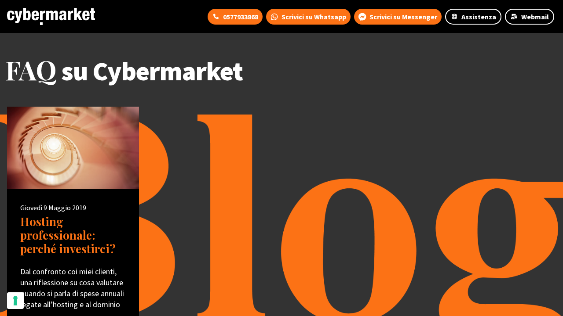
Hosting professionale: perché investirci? (68, 235)
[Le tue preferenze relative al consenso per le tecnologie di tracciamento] (15, 300)
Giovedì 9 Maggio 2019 (53, 207)
